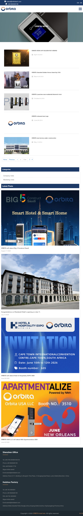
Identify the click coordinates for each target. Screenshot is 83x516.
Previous (12, 159)
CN (81, 3)
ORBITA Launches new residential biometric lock (47, 94)
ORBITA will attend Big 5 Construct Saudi (15, 248)
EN (78, 3)
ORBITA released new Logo (40, 116)
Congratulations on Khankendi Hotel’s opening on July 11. (20, 312)
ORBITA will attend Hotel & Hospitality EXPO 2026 (17, 376)
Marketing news (8, 180)
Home (5, 159)
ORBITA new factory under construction (44, 138)
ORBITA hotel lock (39, 513)
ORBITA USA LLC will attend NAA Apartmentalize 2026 (19, 439)
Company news (8, 176)
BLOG (81, 513)
